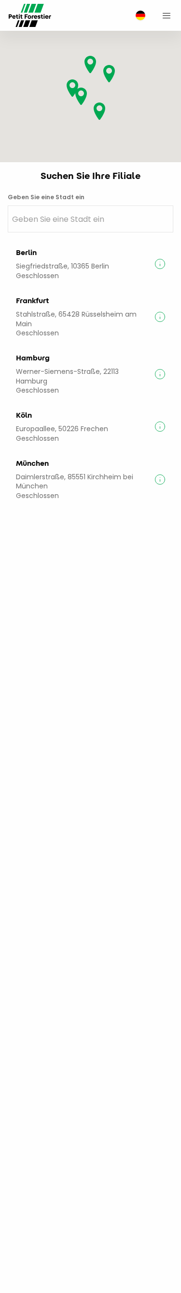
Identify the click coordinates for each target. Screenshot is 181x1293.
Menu (166, 15)
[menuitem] (138, 15)
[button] (109, 73)
